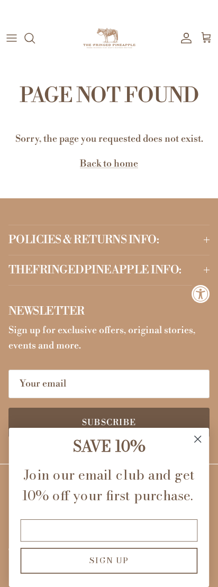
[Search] (35, 38)
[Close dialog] (197, 439)
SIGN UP (109, 561)
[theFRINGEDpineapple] (109, 38)
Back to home (109, 164)
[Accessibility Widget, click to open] (201, 294)
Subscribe (109, 422)
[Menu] (11, 38)
